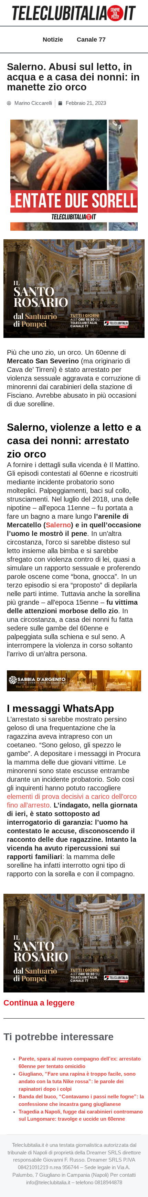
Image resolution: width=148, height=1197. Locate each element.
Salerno (58, 525)
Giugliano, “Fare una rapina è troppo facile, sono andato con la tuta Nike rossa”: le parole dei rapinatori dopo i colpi (77, 1081)
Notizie (53, 39)
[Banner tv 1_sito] (74, 288)
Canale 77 (91, 39)
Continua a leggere (39, 1002)
